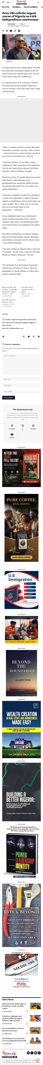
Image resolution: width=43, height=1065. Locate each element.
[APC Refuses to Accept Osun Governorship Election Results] (35, 1040)
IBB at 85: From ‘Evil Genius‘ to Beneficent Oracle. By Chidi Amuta (14, 1006)
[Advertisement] (21, 120)
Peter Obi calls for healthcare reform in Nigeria (28, 289)
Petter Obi (5, 328)
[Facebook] (12, 427)
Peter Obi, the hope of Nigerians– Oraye (9, 301)
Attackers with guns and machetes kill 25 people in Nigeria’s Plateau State (12, 1018)
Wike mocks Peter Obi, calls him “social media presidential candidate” (9, 289)
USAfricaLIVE (11, 24)
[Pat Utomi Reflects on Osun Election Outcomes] (35, 1030)
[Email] (11, 31)
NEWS (32, 1020)
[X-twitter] (32, 1052)
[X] (22, 427)
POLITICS (34, 1033)
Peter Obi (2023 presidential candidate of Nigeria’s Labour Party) (19, 324)
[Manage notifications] (38, 1060)
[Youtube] (12, 436)
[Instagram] (33, 427)
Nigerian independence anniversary (24, 319)
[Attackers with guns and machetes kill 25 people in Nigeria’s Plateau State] (35, 1018)
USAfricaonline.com (16, 328)
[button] (4, 2)
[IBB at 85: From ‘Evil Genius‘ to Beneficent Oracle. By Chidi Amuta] (35, 1006)
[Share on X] (7, 31)
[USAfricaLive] (21, 2)
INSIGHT (33, 1008)
